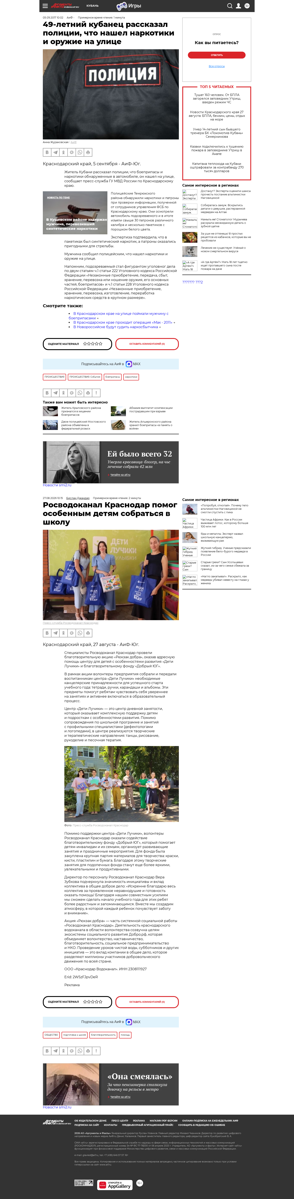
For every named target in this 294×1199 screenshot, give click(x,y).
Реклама (139, 1120)
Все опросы (217, 66)
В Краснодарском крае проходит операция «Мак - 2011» (122, 322)
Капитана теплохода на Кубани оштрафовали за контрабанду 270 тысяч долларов (217, 167)
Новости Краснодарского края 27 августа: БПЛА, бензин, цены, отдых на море (217, 115)
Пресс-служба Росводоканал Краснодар (70, 622)
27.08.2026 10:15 (53, 498)
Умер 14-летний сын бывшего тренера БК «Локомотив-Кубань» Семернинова (216, 133)
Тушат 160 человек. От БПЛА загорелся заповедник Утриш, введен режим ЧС (217, 98)
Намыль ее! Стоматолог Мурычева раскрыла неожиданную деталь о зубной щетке (224, 223)
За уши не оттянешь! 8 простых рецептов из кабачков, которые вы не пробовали (226, 237)
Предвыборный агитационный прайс (147, 1125)
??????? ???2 (192, 282)
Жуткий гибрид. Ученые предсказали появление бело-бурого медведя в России (226, 551)
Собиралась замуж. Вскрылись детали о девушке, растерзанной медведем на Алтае (223, 209)
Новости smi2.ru (57, 485)
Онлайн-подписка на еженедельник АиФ (210, 1120)
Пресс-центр (119, 1120)
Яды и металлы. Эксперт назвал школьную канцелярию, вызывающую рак (222, 537)
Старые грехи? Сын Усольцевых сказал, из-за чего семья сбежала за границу (225, 566)
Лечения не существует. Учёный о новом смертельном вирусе (223, 249)
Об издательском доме (90, 1120)
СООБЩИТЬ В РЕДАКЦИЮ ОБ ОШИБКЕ (201, 1125)
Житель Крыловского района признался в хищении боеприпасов (81, 411)
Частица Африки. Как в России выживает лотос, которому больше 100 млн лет (224, 523)
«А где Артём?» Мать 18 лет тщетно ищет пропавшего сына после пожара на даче (224, 265)
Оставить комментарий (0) (147, 344)
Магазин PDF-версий (163, 1120)
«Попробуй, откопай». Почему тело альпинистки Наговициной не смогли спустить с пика (224, 509)
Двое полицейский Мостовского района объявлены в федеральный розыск (83, 425)
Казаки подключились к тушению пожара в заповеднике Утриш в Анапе (216, 150)
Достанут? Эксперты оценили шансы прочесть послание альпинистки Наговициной (226, 194)
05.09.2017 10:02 (53, 17)
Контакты (110, 1125)
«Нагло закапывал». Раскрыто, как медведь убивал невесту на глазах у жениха (225, 580)
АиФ (74, 142)
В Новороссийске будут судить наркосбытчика (115, 327)
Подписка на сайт (86, 1125)
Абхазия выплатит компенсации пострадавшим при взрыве (151, 409)
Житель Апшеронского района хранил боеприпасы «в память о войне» (150, 425)
